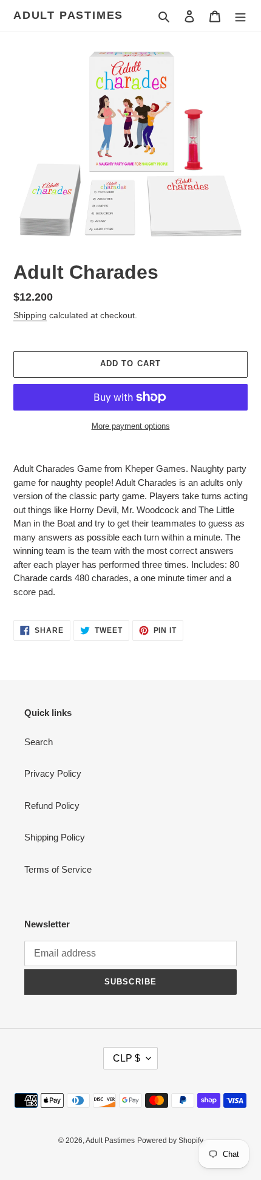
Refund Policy (52, 805)
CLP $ (126, 1058)
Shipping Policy (54, 837)
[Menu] (240, 16)
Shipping (30, 315)
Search (38, 742)
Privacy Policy (52, 773)
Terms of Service (58, 869)
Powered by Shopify (170, 1140)
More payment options (131, 426)
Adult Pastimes (68, 15)
